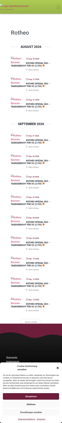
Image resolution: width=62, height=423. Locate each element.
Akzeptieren (31, 396)
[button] (57, 367)
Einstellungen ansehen (31, 412)
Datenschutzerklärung (26, 419)
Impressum (41, 419)
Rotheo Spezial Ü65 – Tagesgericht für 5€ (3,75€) (30, 64)
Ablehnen (31, 404)
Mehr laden (31, 322)
